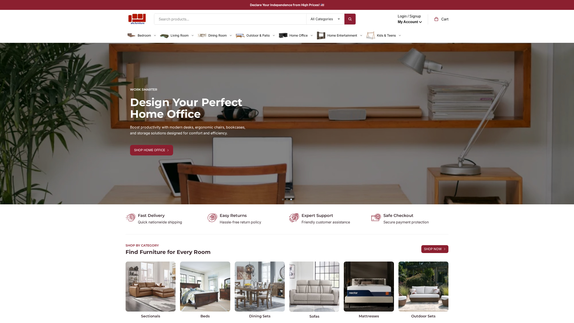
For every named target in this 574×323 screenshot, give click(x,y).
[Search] (350, 19)
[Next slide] (567, 124)
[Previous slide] (7, 124)
